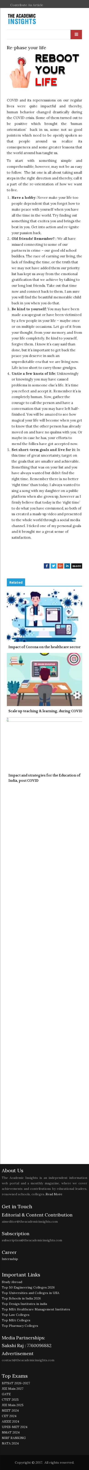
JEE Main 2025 (13, 1405)
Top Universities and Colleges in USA (30, 1293)
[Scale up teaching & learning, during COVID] (44, 679)
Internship (10, 1259)
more (76, 566)
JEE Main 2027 (12, 1389)
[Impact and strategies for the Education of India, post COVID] (44, 743)
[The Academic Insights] (32, 19)
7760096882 (39, 1345)
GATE (6, 1394)
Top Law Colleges (15, 1315)
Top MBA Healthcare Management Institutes (36, 1309)
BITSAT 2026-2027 (16, 1383)
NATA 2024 (10, 1443)
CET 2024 (9, 1416)
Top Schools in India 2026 (21, 1298)
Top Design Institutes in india (24, 1304)
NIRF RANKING (14, 1438)
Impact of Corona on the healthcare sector (44, 647)
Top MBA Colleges (16, 1320)
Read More (54, 1194)
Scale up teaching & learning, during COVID (45, 711)
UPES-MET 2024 (14, 1427)
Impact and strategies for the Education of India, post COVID (44, 778)
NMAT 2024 (11, 1432)
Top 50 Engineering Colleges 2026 (28, 1287)
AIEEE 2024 (10, 1421)
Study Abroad (12, 1282)
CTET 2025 (10, 1400)
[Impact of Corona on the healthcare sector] (44, 615)
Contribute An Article (26, 5)
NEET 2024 (10, 1410)
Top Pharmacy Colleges (20, 1326)
